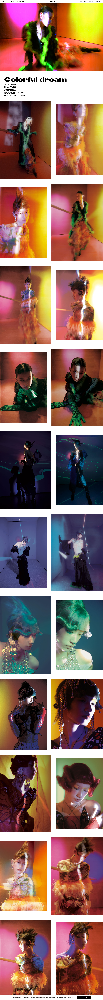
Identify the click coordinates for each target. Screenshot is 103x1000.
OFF (87, 997)
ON (80, 997)
